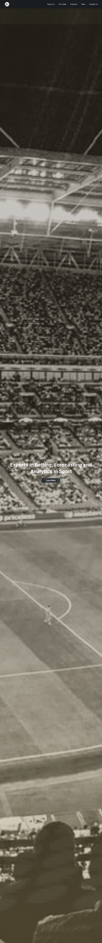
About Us (50, 4)
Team (83, 4)
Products (73, 4)
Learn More (51, 480)
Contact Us (93, 4)
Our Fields (62, 4)
